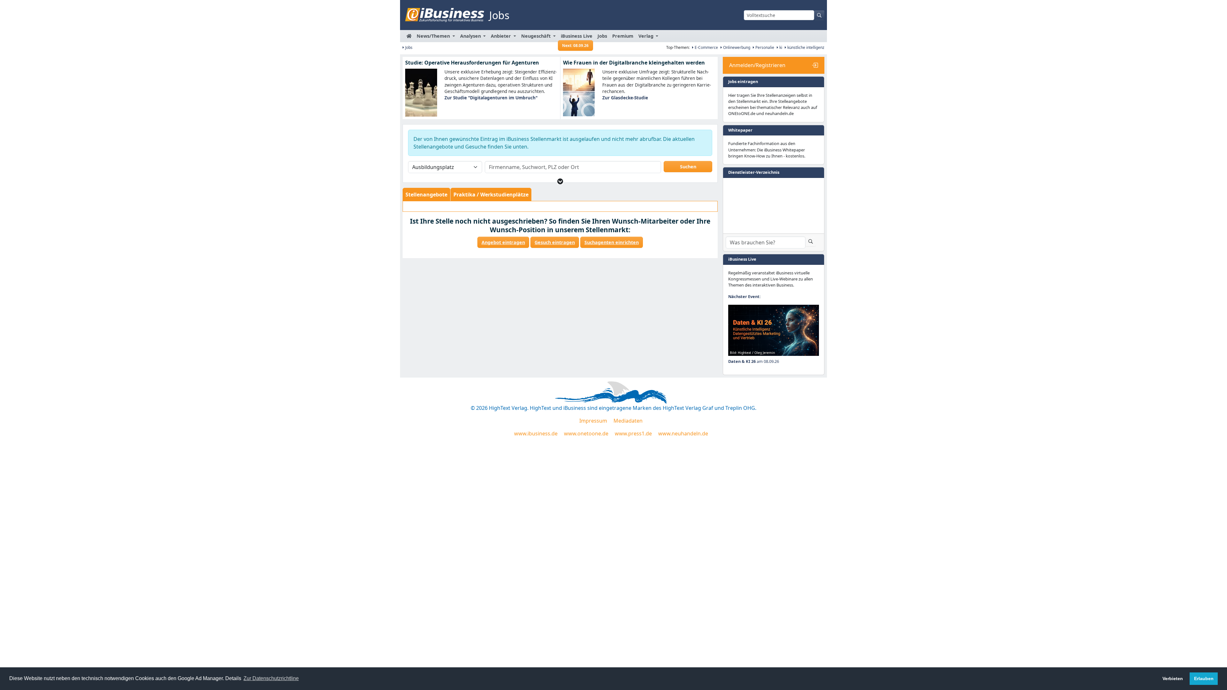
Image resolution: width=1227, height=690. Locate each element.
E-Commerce (706, 47)
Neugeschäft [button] (536, 36)
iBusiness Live (576, 37)
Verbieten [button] (1172, 678)
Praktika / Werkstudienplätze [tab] (491, 194)
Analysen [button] (471, 36)
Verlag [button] (646, 36)
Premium (622, 36)
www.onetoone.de (586, 433)
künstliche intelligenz (805, 47)
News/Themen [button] (434, 36)
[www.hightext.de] (613, 391)
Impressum (593, 420)
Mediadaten (628, 420)
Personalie (764, 47)
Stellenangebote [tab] (426, 194)
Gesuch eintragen (555, 242)
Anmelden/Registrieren (757, 65)
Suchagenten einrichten (611, 242)
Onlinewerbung (736, 47)
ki (780, 47)
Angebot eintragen (503, 242)
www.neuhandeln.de (683, 433)
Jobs (602, 36)
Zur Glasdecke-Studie (625, 98)
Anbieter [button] (501, 36)
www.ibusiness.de (536, 433)
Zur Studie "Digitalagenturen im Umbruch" (490, 98)
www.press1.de (633, 433)
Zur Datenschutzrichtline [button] (271, 678)
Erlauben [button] (1204, 678)
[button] (560, 181)
